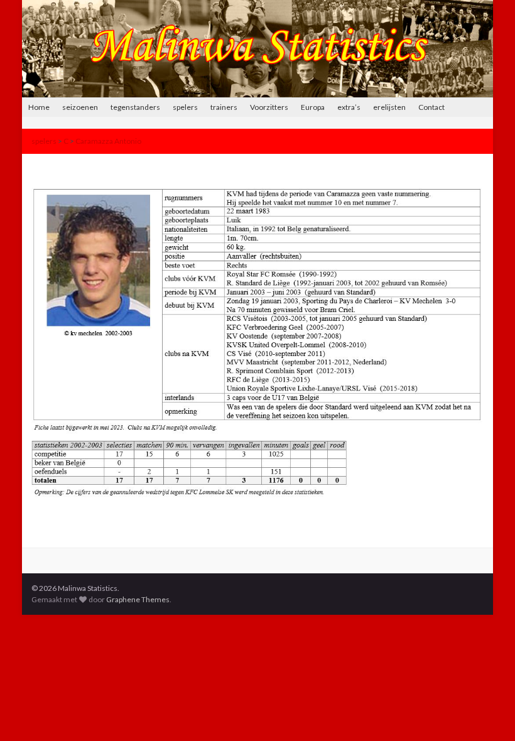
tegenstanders (135, 107)
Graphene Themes (138, 599)
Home (39, 107)
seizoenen (80, 107)
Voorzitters (269, 107)
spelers (185, 107)
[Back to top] (486, 712)
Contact (431, 107)
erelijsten (389, 107)
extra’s (348, 107)
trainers (223, 107)
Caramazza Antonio (108, 141)
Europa (313, 107)
